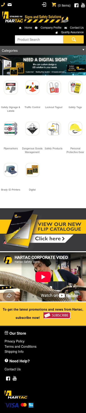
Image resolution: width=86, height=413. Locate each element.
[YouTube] (83, 4)
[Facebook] (76, 4)
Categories (10, 50)
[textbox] (39, 39)
